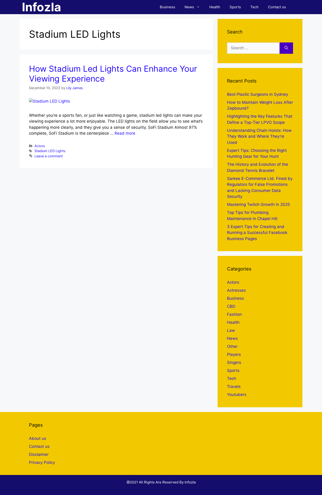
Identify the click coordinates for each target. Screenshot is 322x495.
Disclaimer (39, 454)
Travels (234, 386)
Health (214, 7)
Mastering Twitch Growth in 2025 (258, 204)
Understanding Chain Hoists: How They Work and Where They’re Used (259, 136)
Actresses (236, 290)
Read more (125, 133)
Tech (254, 7)
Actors (39, 146)
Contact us (277, 7)
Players (234, 354)
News (189, 7)
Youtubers (236, 394)
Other (232, 346)
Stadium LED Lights (50, 151)
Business (167, 7)
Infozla (41, 7)
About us (37, 438)
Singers (234, 362)
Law (231, 330)
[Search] (286, 48)
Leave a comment (48, 156)
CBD (231, 306)
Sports (235, 7)
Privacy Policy (42, 462)
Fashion (234, 314)
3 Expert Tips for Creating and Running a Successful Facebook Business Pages (257, 232)
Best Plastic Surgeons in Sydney (257, 94)
